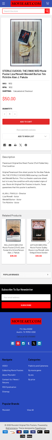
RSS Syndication (9, 387)
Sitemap (5, 391)
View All (30, 410)
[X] (20, 145)
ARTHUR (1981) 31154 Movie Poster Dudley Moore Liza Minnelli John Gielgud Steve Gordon (38, 249)
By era (30, 375)
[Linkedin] (39, 343)
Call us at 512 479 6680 (26, 336)
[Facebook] (4, 145)
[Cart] (48, 3)
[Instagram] (23, 343)
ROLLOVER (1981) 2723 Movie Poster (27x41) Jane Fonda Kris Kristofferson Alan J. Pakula (13, 249)
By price (31, 379)
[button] (26, 136)
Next (48, 241)
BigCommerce (12, 428)
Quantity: (7, 108)
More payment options (26, 129)
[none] (26, 42)
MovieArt (6, 410)
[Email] (10, 145)
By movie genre (34, 370)
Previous (3, 241)
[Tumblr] (28, 343)
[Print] (15, 145)
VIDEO (5, 365)
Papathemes (40, 428)
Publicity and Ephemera (38, 365)
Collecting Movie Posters (12, 370)
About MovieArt (9, 375)
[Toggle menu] (3, 3)
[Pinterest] (26, 145)
